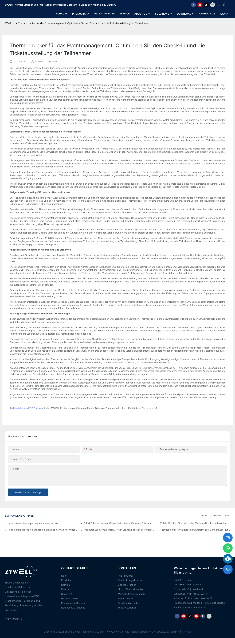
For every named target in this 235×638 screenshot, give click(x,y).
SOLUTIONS (216, 515)
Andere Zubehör (127, 607)
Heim (64, 575)
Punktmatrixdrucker (129, 603)
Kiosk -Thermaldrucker (131, 589)
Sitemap (187, 631)
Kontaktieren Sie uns (73, 603)
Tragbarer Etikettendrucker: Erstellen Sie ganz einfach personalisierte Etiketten (119, 529)
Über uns (66, 589)
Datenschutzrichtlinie (73, 607)
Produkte (66, 580)
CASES (204, 515)
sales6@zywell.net (192, 589)
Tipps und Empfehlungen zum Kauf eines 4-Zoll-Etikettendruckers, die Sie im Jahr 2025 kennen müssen (33, 523)
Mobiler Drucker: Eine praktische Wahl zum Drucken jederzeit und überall (195, 523)
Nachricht (66, 593)
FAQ (227, 515)
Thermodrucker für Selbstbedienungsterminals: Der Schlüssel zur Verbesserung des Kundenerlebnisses (195, 529)
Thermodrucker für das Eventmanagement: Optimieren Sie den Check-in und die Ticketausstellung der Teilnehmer (83, 23)
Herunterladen (69, 598)
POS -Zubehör (126, 598)
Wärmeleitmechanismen (131, 593)
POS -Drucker (125, 575)
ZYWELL (9, 23)
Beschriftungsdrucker (130, 580)
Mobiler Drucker (127, 584)
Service (65, 584)
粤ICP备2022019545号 (166, 631)
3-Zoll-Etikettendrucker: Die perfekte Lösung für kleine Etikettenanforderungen (119, 523)
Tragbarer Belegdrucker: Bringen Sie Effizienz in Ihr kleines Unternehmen (42, 529)
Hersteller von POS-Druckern (28, 408)
